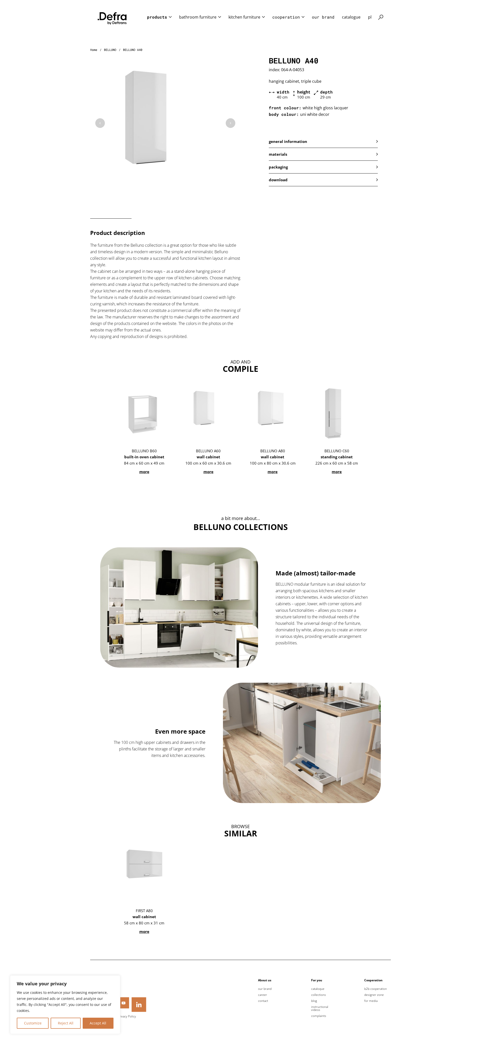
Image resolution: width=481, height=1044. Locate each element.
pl (370, 17)
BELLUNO (110, 50)
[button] (323, 141)
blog (314, 1000)
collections (318, 994)
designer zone (374, 994)
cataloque (317, 988)
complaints (318, 1015)
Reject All (65, 1023)
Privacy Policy (126, 1016)
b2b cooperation (375, 988)
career (262, 994)
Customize (33, 1023)
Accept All (98, 1023)
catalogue (351, 17)
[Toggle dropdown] (170, 17)
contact (263, 1000)
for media (371, 1000)
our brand (323, 17)
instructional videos (319, 1008)
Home (93, 50)
